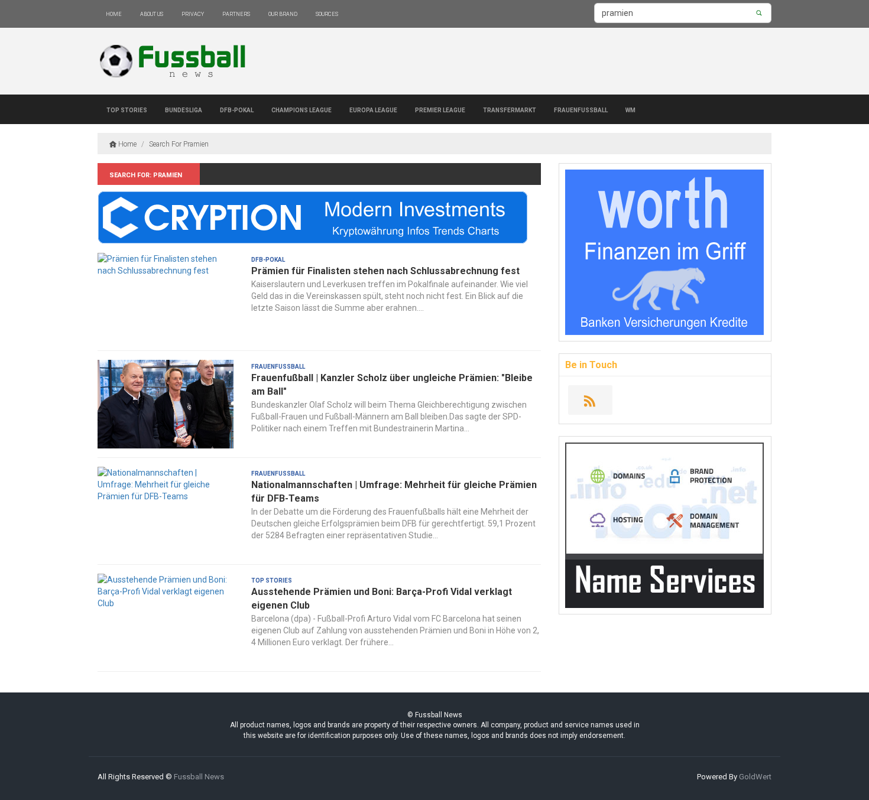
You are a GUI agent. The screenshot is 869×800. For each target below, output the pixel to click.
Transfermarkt (509, 109)
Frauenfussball (581, 109)
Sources (327, 13)
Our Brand (282, 13)
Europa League (373, 109)
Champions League (301, 109)
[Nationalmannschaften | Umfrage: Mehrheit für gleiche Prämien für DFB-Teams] (166, 511)
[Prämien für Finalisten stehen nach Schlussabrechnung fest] (166, 297)
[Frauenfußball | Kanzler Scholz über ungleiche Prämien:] (166, 404)
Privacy (192, 13)
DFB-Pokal (237, 109)
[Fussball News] (175, 61)
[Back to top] (835, 766)
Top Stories (126, 109)
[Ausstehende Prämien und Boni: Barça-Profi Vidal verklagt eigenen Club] (166, 618)
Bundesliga (183, 109)
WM (630, 109)
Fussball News (199, 776)
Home (114, 13)
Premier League (440, 109)
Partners (236, 13)
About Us (151, 13)
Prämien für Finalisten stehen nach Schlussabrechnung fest (385, 271)
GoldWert (755, 776)
